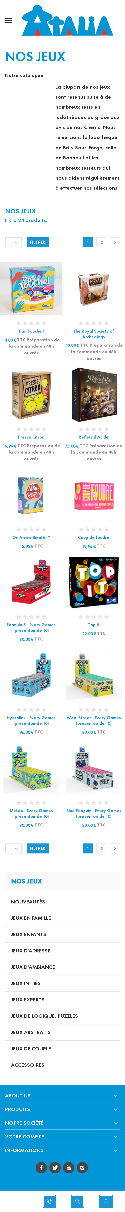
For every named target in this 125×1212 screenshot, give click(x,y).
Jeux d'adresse (30, 950)
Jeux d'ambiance (33, 967)
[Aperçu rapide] (25, 287)
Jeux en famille (31, 918)
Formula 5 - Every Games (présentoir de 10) (31, 627)
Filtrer (37, 242)
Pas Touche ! (31, 331)
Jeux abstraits (31, 1032)
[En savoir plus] (37, 287)
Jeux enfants (28, 934)
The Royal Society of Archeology (93, 334)
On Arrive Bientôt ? (31, 537)
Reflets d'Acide (94, 437)
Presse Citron (31, 437)
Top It (94, 624)
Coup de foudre (93, 537)
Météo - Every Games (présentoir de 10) (31, 813)
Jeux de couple (31, 1048)
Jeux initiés (26, 983)
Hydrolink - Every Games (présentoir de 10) (31, 720)
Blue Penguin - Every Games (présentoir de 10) (93, 813)
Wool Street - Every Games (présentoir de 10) (94, 720)
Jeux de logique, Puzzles (44, 1016)
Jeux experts (28, 999)
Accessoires (27, 1065)
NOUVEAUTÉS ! (29, 901)
